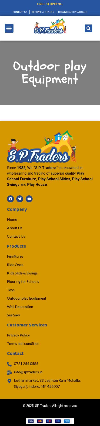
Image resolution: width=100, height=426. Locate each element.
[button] (9, 28)
